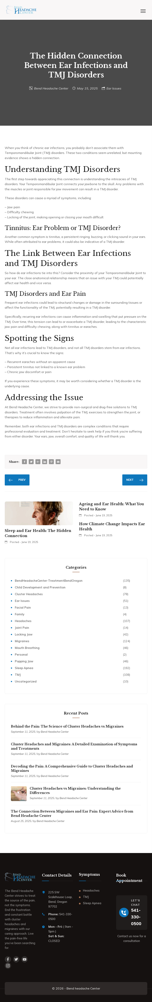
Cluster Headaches (29, 594)
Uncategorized (26, 681)
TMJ (18, 675)
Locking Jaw (23, 634)
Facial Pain (23, 607)
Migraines (22, 641)
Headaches (23, 621)
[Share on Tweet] (31, 461)
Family (19, 614)
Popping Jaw (24, 661)
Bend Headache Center (51, 88)
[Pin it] (51, 461)
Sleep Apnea (24, 668)
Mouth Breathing (27, 648)
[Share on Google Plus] (38, 461)
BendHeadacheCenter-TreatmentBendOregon (49, 581)
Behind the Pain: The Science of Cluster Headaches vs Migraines (67, 726)
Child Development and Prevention (40, 587)
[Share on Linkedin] (45, 461)
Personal (21, 654)
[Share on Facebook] (24, 461)
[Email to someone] (58, 461)
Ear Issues (113, 88)
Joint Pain (22, 628)
